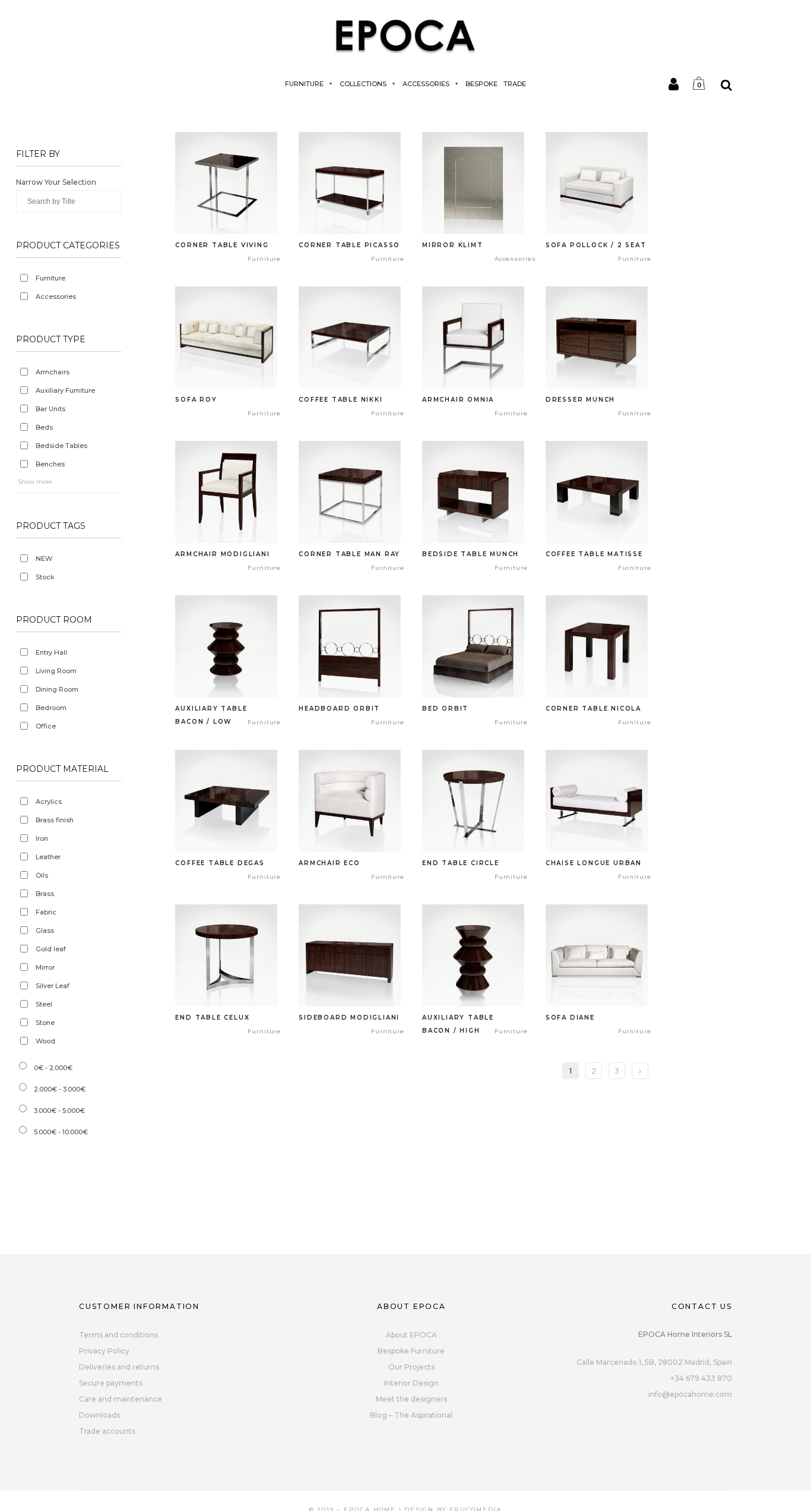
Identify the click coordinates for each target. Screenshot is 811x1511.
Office (46, 726)
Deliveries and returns (119, 1366)
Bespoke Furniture (411, 1350)
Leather (48, 857)
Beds (44, 427)
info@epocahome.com (690, 1394)
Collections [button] (363, 84)
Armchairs (52, 372)
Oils (42, 875)
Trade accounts (107, 1431)
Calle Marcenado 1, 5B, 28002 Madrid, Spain (654, 1362)
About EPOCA (411, 1334)
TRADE (514, 84)
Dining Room (57, 689)
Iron (42, 838)
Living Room (56, 671)
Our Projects (411, 1366)
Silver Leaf (52, 986)
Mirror (45, 967)
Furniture (304, 84)
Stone (45, 1022)
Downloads (99, 1415)
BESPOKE (481, 84)
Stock (45, 577)
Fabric (46, 912)
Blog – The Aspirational (411, 1415)
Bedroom (51, 708)
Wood (45, 1041)
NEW (44, 558)
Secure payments (110, 1382)
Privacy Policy (104, 1350)
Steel (44, 1004)
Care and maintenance (120, 1399)
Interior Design (411, 1382)
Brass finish (55, 820)
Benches (50, 464)
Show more (35, 481)
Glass (45, 930)
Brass (45, 893)
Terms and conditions (118, 1334)
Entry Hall (51, 652)
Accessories (426, 84)
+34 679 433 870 (701, 1378)
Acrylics (49, 801)
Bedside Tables (61, 445)
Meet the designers (411, 1399)
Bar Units (50, 409)
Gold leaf (51, 949)
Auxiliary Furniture (65, 390)
